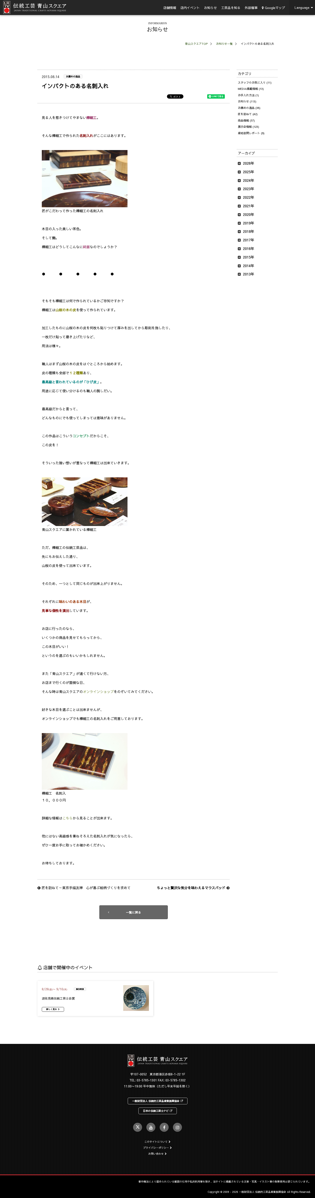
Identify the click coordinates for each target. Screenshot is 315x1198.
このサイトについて (156, 1141)
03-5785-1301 (147, 1080)
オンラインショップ (98, 691)
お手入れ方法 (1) (248, 95)
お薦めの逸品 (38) (249, 108)
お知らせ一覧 (224, 44)
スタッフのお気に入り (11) (255, 82)
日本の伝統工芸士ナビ (156, 1110)
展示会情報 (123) (248, 127)
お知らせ (210, 7)
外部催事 (251, 7)
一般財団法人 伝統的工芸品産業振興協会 (155, 1101)
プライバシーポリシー (156, 1147)
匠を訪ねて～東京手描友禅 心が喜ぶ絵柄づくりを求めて (85, 887)
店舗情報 (169, 7)
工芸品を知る (230, 7)
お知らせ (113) (247, 101)
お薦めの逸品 (73, 76)
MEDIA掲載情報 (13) (251, 89)
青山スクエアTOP (196, 44)
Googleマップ (275, 7)
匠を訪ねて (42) (248, 114)
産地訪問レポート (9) (251, 133)
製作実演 (80, 989)
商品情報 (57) (246, 120)
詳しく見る (51, 1009)
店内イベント (190, 7)
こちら (67, 818)
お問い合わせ (156, 1153)
